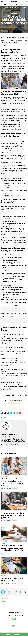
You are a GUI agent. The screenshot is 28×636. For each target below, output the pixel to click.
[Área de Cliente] (26, 1)
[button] (2, 1)
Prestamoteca (11, 4)
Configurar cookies (14, 336)
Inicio (2, 4)
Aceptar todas (14, 332)
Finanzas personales (19, 4)
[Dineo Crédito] (14, 1)
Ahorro (5, 4)
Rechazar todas (14, 329)
